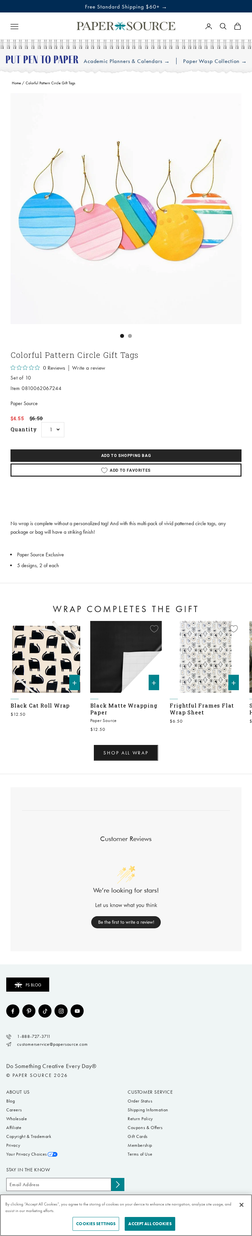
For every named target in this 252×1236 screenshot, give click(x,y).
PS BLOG (33, 984)
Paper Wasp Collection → (215, 61)
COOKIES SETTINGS (96, 1223)
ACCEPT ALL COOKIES (149, 1223)
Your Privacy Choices (26, 1154)
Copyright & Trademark (29, 1136)
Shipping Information (148, 1110)
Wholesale (16, 1119)
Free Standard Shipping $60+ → (126, 6)
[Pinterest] (28, 1011)
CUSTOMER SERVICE (150, 1092)
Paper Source (24, 403)
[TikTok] (45, 1011)
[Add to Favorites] (74, 629)
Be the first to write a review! (126, 922)
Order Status (140, 1101)
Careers (14, 1110)
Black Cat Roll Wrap (40, 705)
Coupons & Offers (145, 1127)
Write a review (88, 368)
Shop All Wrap (125, 753)
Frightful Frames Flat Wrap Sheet (202, 709)
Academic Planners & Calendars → (127, 61)
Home (16, 83)
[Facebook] (12, 1011)
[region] (126, 208)
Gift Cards (138, 1136)
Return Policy (140, 1119)
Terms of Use (140, 1154)
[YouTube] (77, 1011)
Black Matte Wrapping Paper (124, 709)
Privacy (13, 1145)
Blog (10, 1101)
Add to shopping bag (126, 455)
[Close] (241, 1205)
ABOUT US (18, 1092)
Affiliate (13, 1127)
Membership (140, 1145)
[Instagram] (61, 1011)
